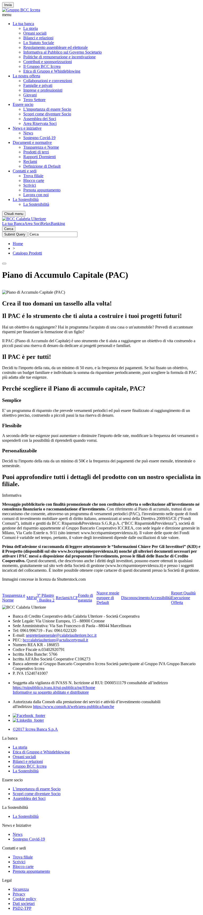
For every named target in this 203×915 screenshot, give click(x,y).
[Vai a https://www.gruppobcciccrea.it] (21, 10)
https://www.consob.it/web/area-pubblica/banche (73, 706)
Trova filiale (33, 175)
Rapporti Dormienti (39, 156)
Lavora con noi (36, 195)
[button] (101, 14)
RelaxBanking (53, 223)
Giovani (30, 95)
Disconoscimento (135, 597)
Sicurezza (21, 889)
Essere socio (23, 104)
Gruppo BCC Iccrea (30, 766)
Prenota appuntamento (42, 190)
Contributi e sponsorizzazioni (47, 61)
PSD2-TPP (22, 908)
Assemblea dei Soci (39, 118)
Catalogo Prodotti (27, 253)
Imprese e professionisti (42, 90)
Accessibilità (160, 597)
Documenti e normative (32, 142)
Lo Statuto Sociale (38, 42)
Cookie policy (24, 899)
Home (18, 243)
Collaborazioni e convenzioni (47, 80)
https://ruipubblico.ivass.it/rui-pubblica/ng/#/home (54, 687)
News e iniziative (27, 128)
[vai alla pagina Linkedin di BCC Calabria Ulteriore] (28, 720)
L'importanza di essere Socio (47, 109)
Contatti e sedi (24, 171)
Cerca (8, 229)
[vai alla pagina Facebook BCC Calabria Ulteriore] (29, 715)
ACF (74, 597)
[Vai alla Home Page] (24, 219)
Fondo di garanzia (85, 597)
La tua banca (23, 23)
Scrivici (29, 185)
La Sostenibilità (26, 199)
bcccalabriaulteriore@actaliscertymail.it (55, 640)
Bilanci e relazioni (38, 38)
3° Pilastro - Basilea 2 (45, 597)
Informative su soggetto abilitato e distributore (51, 692)
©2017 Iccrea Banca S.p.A (35, 729)
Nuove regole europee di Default (107, 598)
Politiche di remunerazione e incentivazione (59, 57)
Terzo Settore (34, 99)
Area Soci (32, 223)
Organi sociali (35, 33)
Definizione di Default (42, 166)
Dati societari (24, 903)
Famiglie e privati (37, 85)
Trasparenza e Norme (41, 147)
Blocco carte (33, 180)
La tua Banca (13, 223)
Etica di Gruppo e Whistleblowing (51, 71)
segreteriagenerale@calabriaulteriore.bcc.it (61, 635)
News (28, 133)
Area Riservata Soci (40, 123)
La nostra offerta (26, 76)
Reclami (30, 161)
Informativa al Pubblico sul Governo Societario (62, 52)
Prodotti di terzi (36, 152)
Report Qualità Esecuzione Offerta (183, 598)
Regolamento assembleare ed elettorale (55, 47)
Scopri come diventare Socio (47, 114)
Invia (8, 5)
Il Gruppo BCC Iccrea (42, 66)
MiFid (31, 597)
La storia (30, 28)
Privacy (19, 894)
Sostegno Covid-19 (39, 137)
